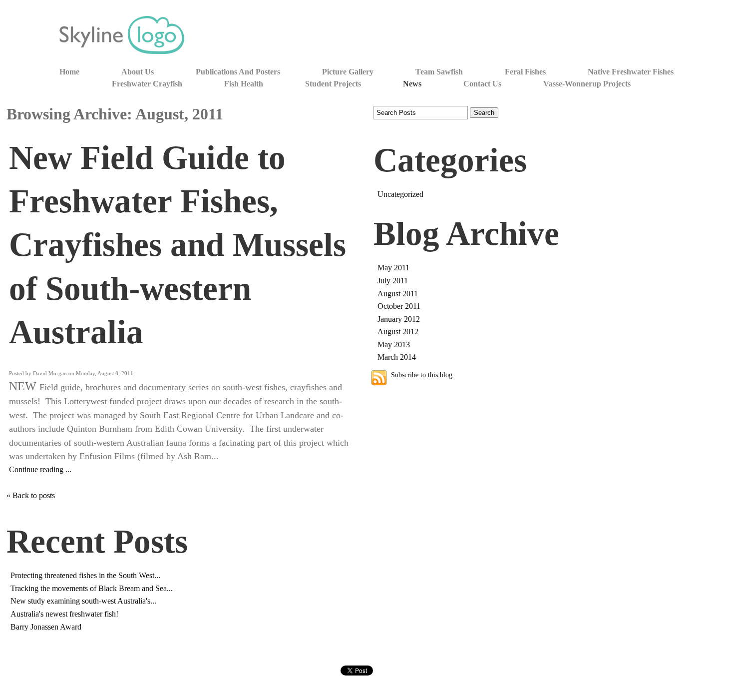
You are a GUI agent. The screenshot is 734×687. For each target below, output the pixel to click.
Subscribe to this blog (421, 375)
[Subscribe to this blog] (379, 378)
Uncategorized (400, 194)
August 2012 (397, 331)
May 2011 (393, 267)
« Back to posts (30, 495)
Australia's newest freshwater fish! (64, 614)
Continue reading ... (40, 469)
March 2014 (396, 357)
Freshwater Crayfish (147, 83)
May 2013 (393, 344)
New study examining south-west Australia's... (83, 601)
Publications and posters (238, 71)
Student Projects (333, 83)
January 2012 (398, 319)
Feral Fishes (525, 71)
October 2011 (398, 306)
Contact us (482, 83)
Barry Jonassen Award (45, 627)
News (412, 83)
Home (69, 71)
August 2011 (397, 293)
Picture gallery (347, 71)
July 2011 (392, 280)
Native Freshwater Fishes (631, 71)
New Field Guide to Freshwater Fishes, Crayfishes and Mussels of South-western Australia (177, 245)
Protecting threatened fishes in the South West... (85, 575)
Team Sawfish (439, 71)
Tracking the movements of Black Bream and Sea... (91, 588)
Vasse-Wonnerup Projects (587, 83)
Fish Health (243, 83)
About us (137, 71)
